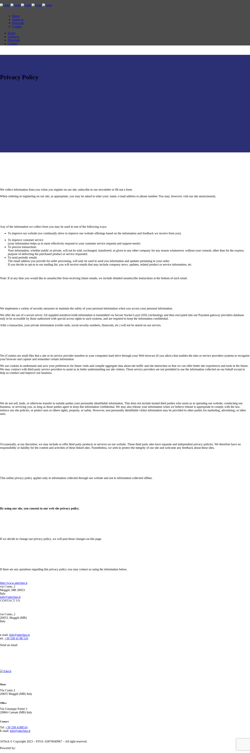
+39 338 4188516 (16, 727)
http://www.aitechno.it (13, 583)
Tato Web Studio (26, 748)
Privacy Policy (97, 741)
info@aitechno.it (10, 597)
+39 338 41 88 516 (16, 638)
